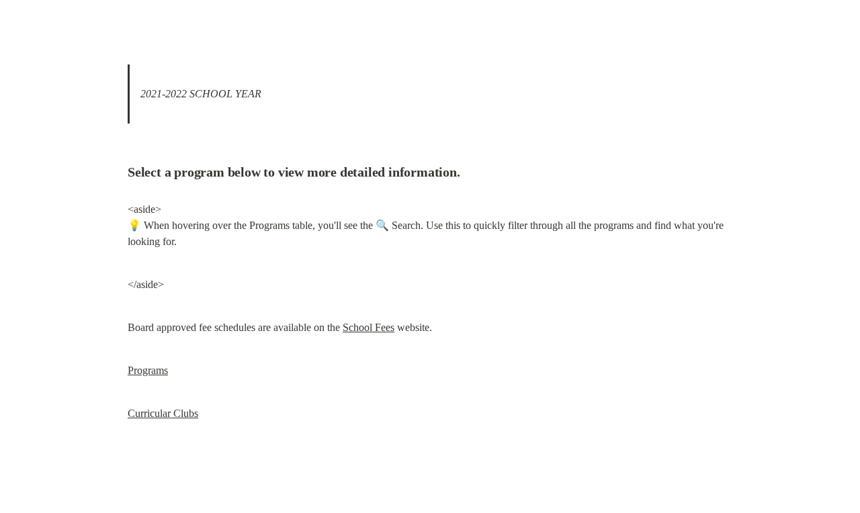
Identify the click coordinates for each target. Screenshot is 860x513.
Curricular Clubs (163, 413)
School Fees (368, 327)
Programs (148, 370)
